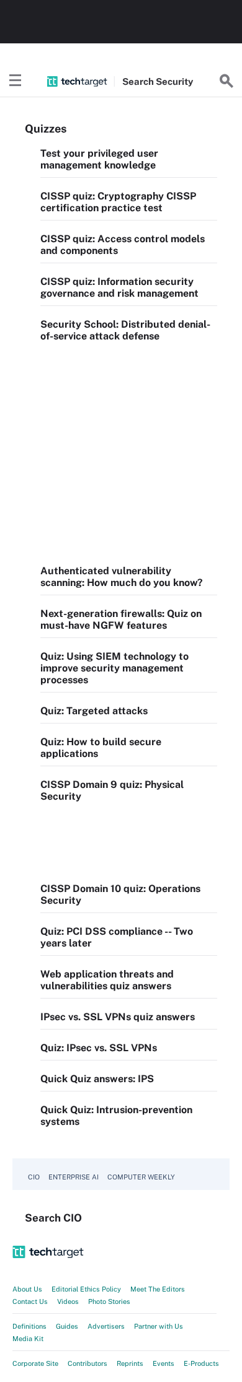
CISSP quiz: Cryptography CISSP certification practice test (118, 202)
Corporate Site (35, 1363)
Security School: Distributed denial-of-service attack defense (125, 330)
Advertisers (106, 1326)
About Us (27, 1289)
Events (163, 1363)
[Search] (226, 81)
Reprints (130, 1363)
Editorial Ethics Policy (86, 1289)
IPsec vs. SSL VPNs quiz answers (117, 1017)
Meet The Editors (157, 1289)
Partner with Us (158, 1326)
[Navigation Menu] (15, 81)
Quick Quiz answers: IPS (97, 1079)
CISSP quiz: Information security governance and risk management (119, 287)
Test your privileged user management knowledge (99, 159)
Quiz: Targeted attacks (94, 711)
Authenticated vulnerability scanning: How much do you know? (121, 576)
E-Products (201, 1363)
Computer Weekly (141, 1177)
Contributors (87, 1363)
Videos (68, 1301)
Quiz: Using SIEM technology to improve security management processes (114, 668)
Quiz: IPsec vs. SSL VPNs (98, 1048)
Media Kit (27, 1338)
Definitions (29, 1326)
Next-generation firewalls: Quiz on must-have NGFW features (121, 619)
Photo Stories (109, 1301)
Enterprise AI (73, 1177)
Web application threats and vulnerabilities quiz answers (107, 980)
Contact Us (30, 1301)
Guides (67, 1326)
